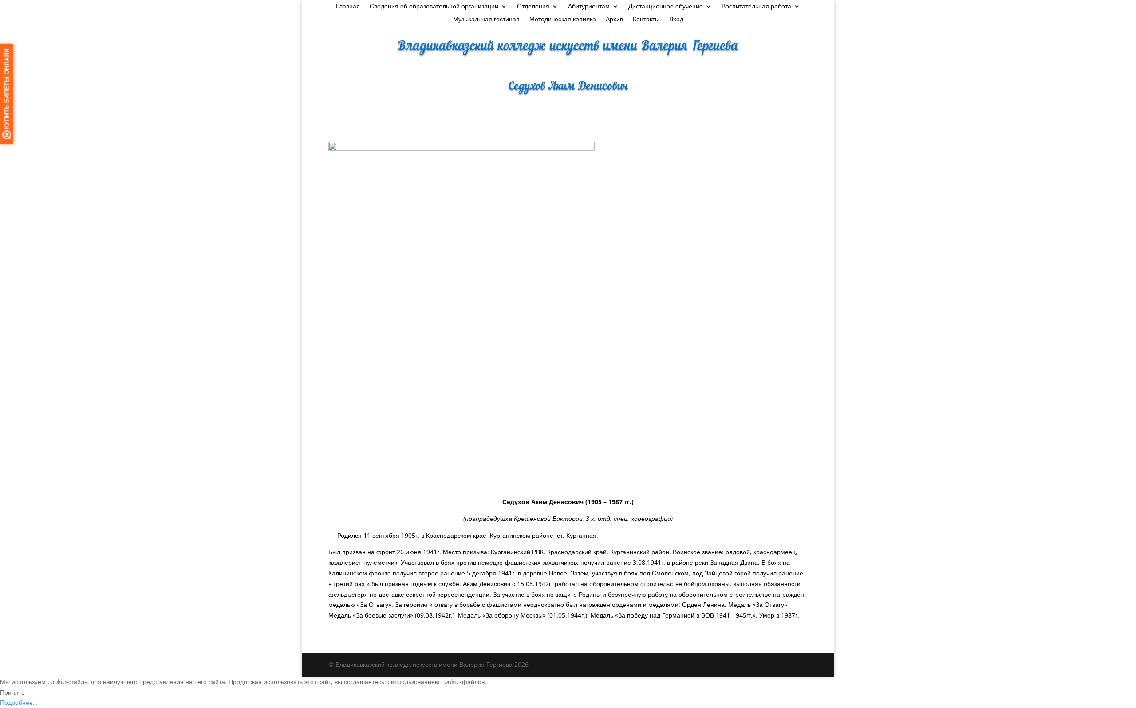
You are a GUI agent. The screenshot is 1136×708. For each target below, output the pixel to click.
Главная (348, 7)
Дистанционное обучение (665, 7)
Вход (676, 19)
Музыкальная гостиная (486, 19)
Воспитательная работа (756, 7)
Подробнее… (19, 702)
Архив (614, 19)
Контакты (646, 19)
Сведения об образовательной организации (434, 7)
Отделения (533, 7)
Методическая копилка (562, 19)
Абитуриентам (589, 7)
